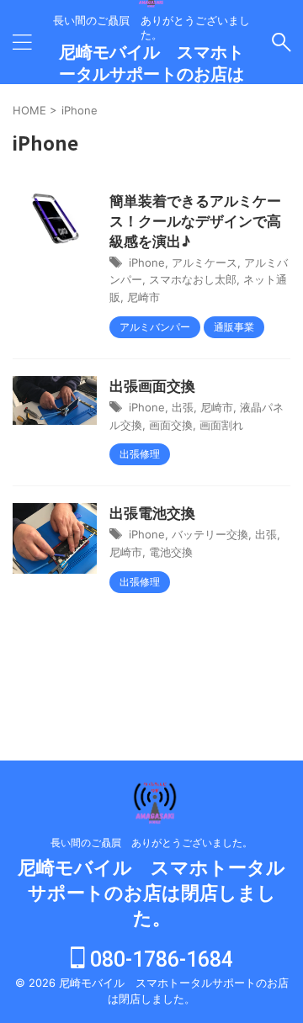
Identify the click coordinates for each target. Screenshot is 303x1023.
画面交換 (171, 425)
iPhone (147, 262)
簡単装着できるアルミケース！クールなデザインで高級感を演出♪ (195, 221)
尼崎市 (143, 297)
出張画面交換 (152, 386)
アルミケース (204, 262)
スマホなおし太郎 (193, 279)
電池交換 (171, 552)
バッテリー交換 (210, 534)
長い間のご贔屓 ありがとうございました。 (151, 842)
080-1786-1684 (159, 959)
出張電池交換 (152, 513)
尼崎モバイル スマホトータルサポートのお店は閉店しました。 (151, 74)
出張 (183, 407)
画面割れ (221, 425)
